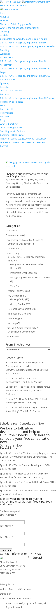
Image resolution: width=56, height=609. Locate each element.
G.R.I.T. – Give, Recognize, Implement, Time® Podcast (27, 98)
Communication (14, 235)
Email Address (8, 514)
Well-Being (13, 318)
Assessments (6, 57)
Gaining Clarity (17, 299)
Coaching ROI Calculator (12, 134)
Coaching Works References (14, 131)
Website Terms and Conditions (15, 589)
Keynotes (4, 86)
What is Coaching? (9, 123)
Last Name (6, 537)
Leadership (11, 323)
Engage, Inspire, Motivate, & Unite (23, 239)
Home (3, 13)
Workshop (5, 35)
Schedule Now (11, 445)
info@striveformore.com (37, 1)
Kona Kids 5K (6, 109)
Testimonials (6, 112)
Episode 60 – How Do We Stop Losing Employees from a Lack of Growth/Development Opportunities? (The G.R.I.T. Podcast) (28, 457)
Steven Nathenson (18, 179)
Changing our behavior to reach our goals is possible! (27, 175)
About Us (4, 16)
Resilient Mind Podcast (11, 101)
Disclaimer (5, 593)
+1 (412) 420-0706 (12, 1)
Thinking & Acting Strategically (21, 327)
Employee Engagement (19, 243)
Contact (4, 145)
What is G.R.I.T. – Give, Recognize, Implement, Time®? (27, 46)
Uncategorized (13, 186)
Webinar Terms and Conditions (15, 598)
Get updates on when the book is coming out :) (23, 38)
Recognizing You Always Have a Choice (30, 277)
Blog (2, 120)
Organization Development (21, 331)
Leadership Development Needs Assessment (22, 142)
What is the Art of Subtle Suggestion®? (19, 27)
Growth (9, 253)
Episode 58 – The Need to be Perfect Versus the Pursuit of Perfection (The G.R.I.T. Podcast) (28, 390)
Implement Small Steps (21, 272)
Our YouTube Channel (11, 90)
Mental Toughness (17, 290)
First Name (6, 525)
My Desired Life (41, 183)
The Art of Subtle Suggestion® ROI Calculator (23, 138)
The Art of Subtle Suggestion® (15, 24)
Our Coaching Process (11, 127)
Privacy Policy (7, 584)
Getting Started (23, 183)
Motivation (13, 248)
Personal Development (19, 308)
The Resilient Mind (17, 313)
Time (12, 286)
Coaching (4, 31)
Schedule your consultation (13, 5)
